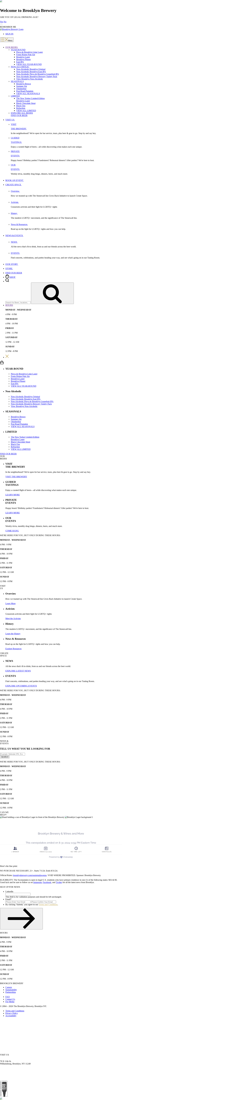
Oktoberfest (21, 88)
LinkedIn (9, 891)
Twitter (59, 882)
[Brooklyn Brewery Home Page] (11, 29)
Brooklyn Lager (23, 57)
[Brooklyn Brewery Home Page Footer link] (1, 1096)
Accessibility (10, 1016)
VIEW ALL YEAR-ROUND (29, 64)
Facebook (47, 882)
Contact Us (10, 999)
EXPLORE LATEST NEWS (18, 671)
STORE (9, 268)
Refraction (20, 108)
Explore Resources (13, 649)
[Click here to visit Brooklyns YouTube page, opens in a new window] (20, 1026)
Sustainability (11, 990)
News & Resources (19, 224)
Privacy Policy (11, 1013)
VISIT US (10, 120)
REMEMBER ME (8, 27)
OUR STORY (11, 264)
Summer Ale (21, 86)
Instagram (37, 882)
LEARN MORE (12, 495)
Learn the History (12, 633)
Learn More (10, 603)
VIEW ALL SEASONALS (28, 93)
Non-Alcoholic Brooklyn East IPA (31, 71)
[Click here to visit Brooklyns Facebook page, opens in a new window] (12, 1026)
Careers (8, 987)
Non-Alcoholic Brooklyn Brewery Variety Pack (36, 76)
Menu (10, 41)
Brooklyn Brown (23, 84)
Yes (1, 22)
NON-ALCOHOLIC (20, 67)
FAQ (7, 997)
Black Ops (20, 106)
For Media (9, 1001)
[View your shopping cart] (2, 363)
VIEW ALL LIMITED (26, 110)
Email (8, 899)
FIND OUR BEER (19, 115)
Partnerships (10, 992)
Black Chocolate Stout (25, 103)
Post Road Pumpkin (24, 91)
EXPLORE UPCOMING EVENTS (21, 686)
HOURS (9, 305)
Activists (15, 202)
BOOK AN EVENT (14, 180)
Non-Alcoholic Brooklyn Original (30, 69)
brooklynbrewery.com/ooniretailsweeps (30, 875)
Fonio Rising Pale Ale (25, 54)
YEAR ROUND (18, 50)
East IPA (20, 62)
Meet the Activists (13, 618)
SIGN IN (9, 34)
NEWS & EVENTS (14, 235)
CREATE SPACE (13, 185)
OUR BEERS (11, 47)
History (14, 213)
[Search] (7, 281)
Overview (15, 191)
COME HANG (12, 531)
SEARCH (4, 757)
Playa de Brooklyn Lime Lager (29, 52)
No (5, 22)
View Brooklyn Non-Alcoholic (29, 79)
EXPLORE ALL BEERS (22, 113)
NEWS (14, 242)
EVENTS (15, 253)
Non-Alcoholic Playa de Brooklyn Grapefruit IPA (37, 74)
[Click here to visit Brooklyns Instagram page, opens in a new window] (4, 1026)
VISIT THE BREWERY (16, 476)
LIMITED (15, 96)
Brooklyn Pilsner (23, 59)
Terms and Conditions (48, 904)
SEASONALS (17, 81)
